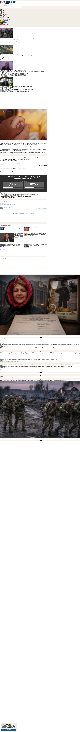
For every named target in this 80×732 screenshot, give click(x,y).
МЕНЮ (1, 9)
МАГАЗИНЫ (6, 26)
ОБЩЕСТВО (2, 10)
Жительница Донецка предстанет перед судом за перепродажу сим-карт (63, 352)
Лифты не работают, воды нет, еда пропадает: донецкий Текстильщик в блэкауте (33, 364)
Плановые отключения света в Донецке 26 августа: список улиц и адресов (53, 344)
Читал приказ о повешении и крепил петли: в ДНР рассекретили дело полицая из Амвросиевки (46, 373)
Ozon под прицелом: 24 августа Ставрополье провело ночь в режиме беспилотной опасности (15, 366)
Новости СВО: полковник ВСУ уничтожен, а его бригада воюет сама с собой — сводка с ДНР (38, 352)
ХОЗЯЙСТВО (40, 25)
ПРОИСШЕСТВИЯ (3, 14)
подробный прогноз (3, 259)
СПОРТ (1, 18)
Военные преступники (4, 76)
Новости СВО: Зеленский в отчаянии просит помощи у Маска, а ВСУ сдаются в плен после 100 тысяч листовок (47, 338)
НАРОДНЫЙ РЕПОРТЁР (4, 17)
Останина (13, 197)
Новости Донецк (3, 197)
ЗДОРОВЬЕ (2, 12)
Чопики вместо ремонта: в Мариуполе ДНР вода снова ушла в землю (40, 366)
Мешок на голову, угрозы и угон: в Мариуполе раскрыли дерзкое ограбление (12, 352)
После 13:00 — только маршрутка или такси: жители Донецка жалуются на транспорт (14, 380)
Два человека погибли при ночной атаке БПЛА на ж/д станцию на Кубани (12, 361)
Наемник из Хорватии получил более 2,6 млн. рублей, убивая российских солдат (14, 91)
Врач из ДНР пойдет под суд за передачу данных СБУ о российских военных (14, 73)
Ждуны (1, 60)
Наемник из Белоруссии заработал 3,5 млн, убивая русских (10, 90)
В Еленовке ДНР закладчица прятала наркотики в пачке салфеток (11, 364)
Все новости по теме (3, 56)
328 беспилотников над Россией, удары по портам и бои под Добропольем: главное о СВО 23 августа (16, 373)
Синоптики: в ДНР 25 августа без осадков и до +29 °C (49, 359)
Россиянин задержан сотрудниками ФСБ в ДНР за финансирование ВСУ (13, 75)
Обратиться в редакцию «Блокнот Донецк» (7, 171)
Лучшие (5, 207)
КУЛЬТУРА (2, 16)
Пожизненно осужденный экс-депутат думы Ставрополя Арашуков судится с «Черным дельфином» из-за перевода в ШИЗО (19, 347)
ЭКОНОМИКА (2, 15)
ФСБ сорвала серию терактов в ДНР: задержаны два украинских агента (13, 74)
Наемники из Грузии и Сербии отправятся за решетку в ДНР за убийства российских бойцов (16, 89)
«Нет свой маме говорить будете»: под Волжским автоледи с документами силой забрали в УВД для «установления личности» (20, 359)
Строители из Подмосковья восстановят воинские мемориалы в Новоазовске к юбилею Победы (17, 194)
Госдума (9, 197)
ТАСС (36, 144)
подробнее (9, 259)
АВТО (1, 11)
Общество (2, 107)
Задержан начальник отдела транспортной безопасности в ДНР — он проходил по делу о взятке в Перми (59, 353)
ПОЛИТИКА (2, 13)
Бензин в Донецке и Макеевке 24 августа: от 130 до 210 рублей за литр (61, 366)
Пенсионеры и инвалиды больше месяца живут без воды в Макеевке (12, 57)
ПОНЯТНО (9, 729)
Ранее (10, 207)
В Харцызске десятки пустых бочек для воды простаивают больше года (13, 58)
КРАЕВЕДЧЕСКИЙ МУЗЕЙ (5, 19)
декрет (7, 197)
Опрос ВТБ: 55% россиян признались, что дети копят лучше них (33, 353)
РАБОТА (6, 20)
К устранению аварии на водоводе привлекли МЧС (9, 195)
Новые (1, 207)
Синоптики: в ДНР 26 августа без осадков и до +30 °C (46, 347)
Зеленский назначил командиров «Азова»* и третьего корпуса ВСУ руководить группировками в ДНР (16, 338)
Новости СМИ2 (2, 249)
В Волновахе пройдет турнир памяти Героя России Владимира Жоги (12, 196)
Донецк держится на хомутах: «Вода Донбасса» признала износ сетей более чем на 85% (16, 59)
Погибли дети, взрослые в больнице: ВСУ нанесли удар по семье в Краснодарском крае (14, 377)
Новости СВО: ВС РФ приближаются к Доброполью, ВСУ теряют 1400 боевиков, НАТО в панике (60, 364)
